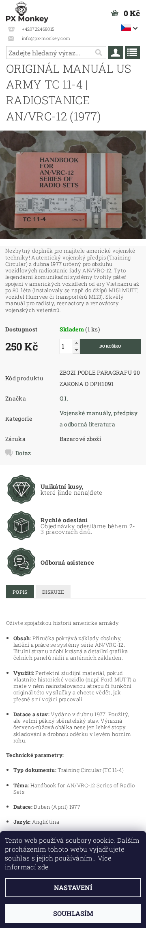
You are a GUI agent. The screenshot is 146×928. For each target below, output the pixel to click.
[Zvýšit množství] (76, 342)
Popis (20, 591)
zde (43, 867)
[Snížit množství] (76, 350)
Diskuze (53, 591)
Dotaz (23, 453)
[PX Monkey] (27, 10)
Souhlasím (73, 913)
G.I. (64, 398)
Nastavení (73, 887)
